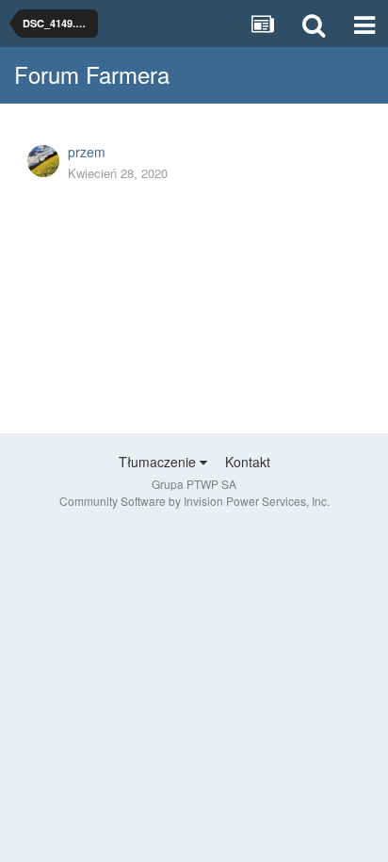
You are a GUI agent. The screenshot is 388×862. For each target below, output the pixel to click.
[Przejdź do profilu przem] (43, 161)
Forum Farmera (92, 73)
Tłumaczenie (159, 461)
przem (86, 151)
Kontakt (247, 461)
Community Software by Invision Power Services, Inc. (194, 501)
